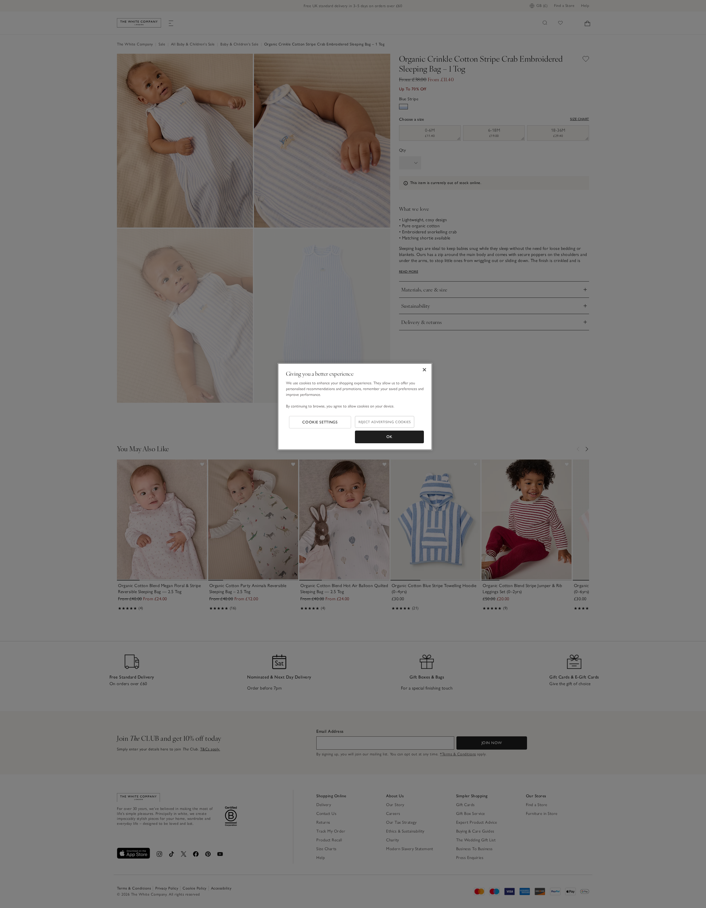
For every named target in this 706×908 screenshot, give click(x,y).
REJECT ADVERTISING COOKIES (385, 422)
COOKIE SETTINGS (320, 422)
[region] (355, 406)
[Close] (424, 370)
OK (389, 436)
